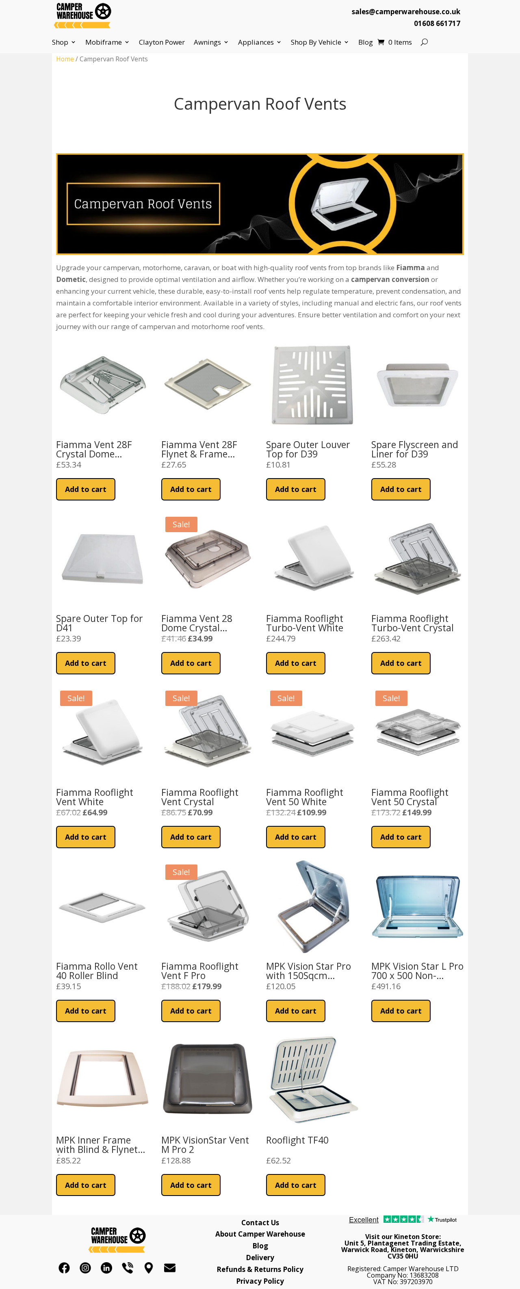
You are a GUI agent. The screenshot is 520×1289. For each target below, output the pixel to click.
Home (65, 58)
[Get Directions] (148, 1268)
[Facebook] (64, 1268)
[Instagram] (85, 1268)
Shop (60, 42)
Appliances (256, 42)
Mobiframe (103, 42)
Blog (365, 42)
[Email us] (170, 1268)
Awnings (207, 42)
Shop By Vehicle (316, 42)
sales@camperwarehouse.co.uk (406, 11)
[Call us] (127, 1268)
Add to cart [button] (85, 489)
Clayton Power (162, 42)
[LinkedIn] (106, 1268)
